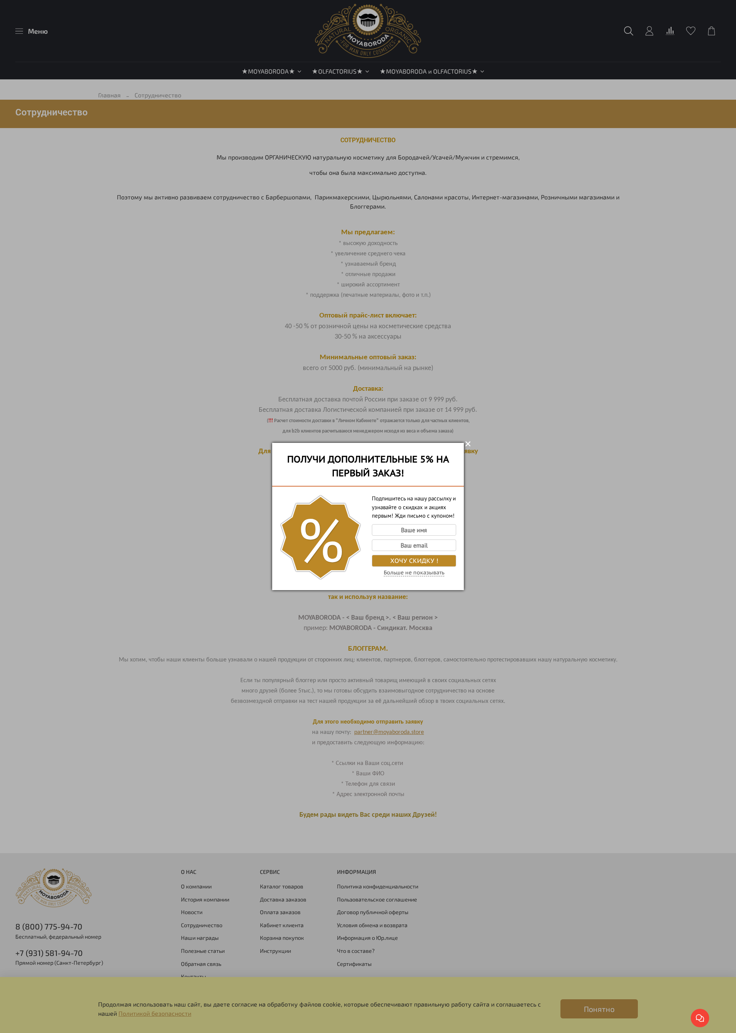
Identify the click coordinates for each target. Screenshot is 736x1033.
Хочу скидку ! (414, 560)
